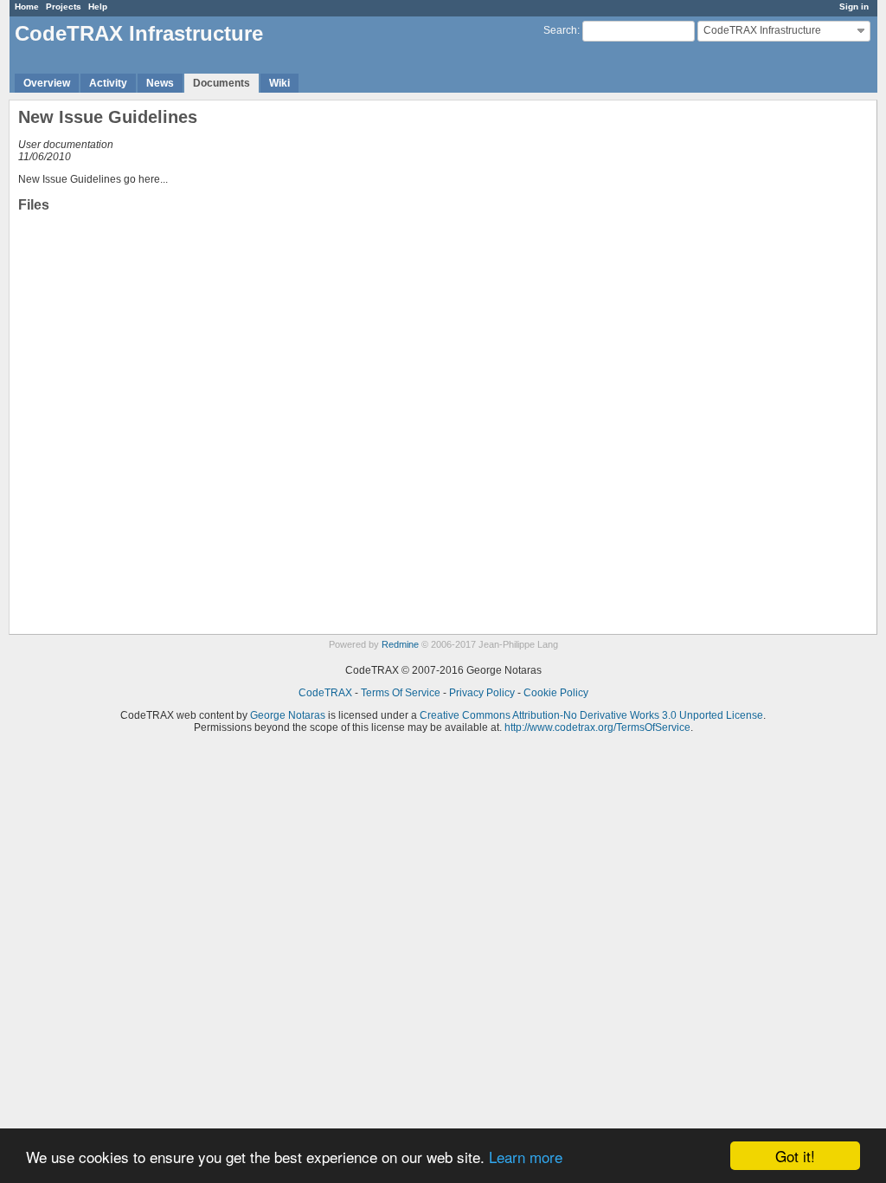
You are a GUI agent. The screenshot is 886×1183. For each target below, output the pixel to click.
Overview (46, 83)
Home (27, 6)
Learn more (525, 1156)
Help (97, 6)
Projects (63, 6)
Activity (108, 83)
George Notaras (287, 715)
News (160, 83)
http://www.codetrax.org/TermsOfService (597, 727)
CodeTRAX (325, 693)
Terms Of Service (400, 693)
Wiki (279, 83)
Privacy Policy (482, 693)
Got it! (795, 1156)
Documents (221, 83)
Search (560, 30)
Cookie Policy (555, 693)
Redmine (400, 644)
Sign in (854, 6)
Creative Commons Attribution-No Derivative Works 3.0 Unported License (591, 715)
